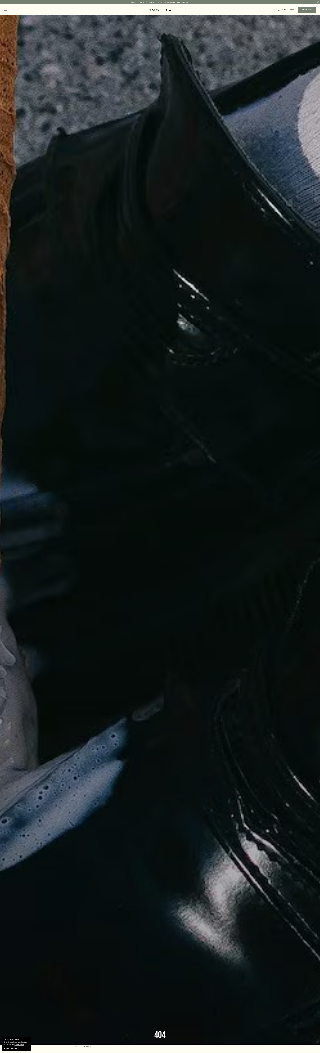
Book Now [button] (307, 10)
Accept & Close (11, 1048)
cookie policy (19, 1044)
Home (76, 1047)
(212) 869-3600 (286, 10)
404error (87, 1047)
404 (160, 1035)
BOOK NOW (184, 2)
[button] (5, 9)
